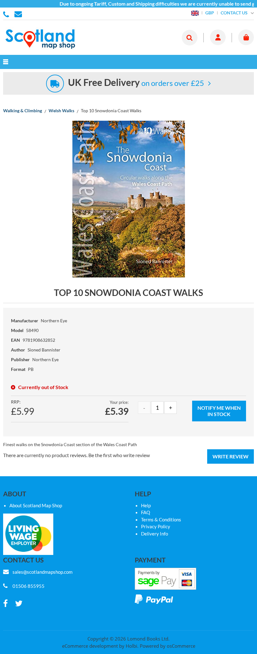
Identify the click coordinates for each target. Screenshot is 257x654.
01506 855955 (7, 14)
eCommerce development (90, 646)
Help (146, 505)
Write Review (230, 456)
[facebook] (5, 604)
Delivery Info (154, 533)
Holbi (131, 646)
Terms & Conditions (161, 519)
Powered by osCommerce (167, 646)
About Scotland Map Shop (35, 505)
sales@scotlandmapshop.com (42, 572)
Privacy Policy (155, 526)
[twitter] (19, 604)
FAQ (145, 512)
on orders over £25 (136, 82)
